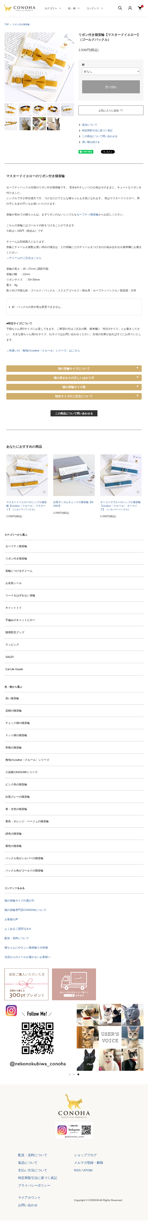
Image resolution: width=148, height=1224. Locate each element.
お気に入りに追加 (109, 110)
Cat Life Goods (14, 669)
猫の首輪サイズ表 (74, 387)
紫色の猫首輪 (13, 845)
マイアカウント (29, 1197)
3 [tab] (78, 1074)
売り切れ (111, 87)
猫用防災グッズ (14, 632)
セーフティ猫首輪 (87, 214)
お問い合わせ (28, 1205)
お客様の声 (11, 919)
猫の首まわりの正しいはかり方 (74, 377)
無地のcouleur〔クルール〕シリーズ (27, 759)
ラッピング (12, 644)
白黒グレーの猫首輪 (17, 796)
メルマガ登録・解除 (88, 1162)
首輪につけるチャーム (18, 570)
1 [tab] (70, 1074)
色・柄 (72, 8)
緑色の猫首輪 (13, 833)
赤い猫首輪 (12, 698)
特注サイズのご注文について (74, 396)
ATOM (87, 1170)
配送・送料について (17, 938)
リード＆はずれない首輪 (20, 595)
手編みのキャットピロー (20, 619)
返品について (89, 124)
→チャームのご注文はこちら (24, 257)
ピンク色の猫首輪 (16, 784)
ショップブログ (85, 1155)
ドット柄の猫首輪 (16, 735)
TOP (7, 24)
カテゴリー (51, 8)
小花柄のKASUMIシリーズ (21, 772)
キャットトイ (13, 607)
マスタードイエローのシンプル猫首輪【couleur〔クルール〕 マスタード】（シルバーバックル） (26, 506)
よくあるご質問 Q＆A (18, 928)
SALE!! (9, 656)
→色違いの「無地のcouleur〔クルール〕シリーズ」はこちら (43, 350)
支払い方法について (32, 1170)
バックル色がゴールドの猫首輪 (24, 870)
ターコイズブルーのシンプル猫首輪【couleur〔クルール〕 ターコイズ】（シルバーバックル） (120, 506)
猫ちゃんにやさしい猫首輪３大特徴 (26, 947)
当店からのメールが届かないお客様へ (28, 956)
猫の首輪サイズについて (74, 368)
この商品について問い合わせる (99, 136)
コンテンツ (92, 8)
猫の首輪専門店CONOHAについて (25, 909)
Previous (10, 67)
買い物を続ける (91, 142)
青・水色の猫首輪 (16, 809)
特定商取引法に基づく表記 (97, 130)
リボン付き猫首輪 (21, 24)
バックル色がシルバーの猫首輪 (24, 858)
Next (68, 67)
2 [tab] (74, 1074)
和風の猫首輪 (13, 747)
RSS (77, 1170)
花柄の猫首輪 (13, 710)
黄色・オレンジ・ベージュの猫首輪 (27, 821)
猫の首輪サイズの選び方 (19, 900)
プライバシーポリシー (34, 1185)
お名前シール (13, 583)
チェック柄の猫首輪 (17, 722)
